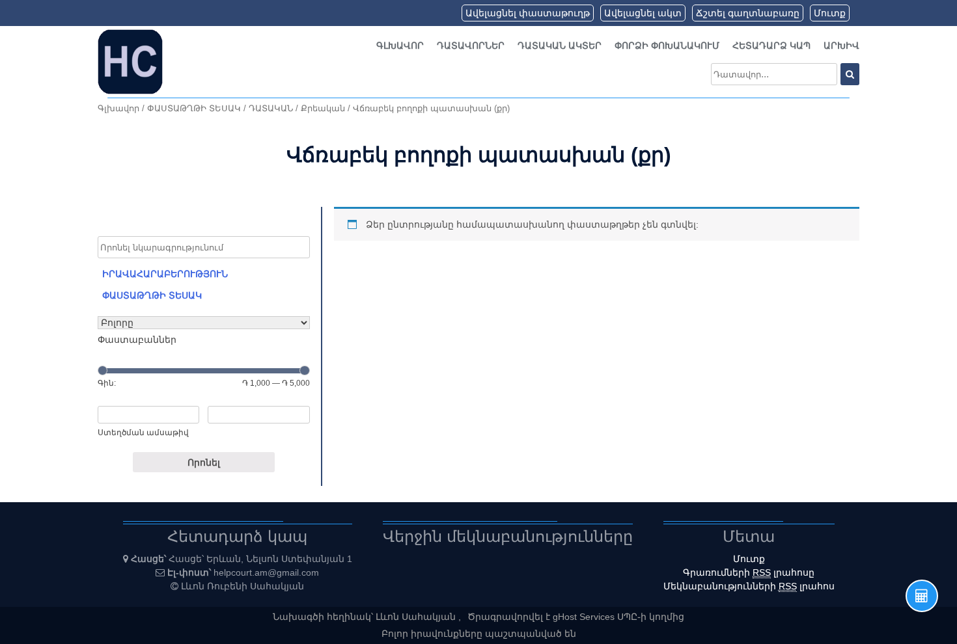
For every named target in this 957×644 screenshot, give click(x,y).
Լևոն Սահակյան (417, 616)
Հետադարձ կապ (771, 45)
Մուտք (830, 13)
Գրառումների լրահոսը (748, 572)
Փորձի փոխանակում (667, 45)
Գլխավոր (400, 45)
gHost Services (585, 616)
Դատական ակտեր (560, 45)
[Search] (849, 74)
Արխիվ (841, 45)
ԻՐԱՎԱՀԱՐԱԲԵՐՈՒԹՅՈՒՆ (165, 274)
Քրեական (323, 108)
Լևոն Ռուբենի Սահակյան (242, 586)
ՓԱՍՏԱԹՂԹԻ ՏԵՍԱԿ (194, 108)
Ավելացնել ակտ (643, 13)
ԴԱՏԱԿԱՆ (271, 108)
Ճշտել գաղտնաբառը (747, 13)
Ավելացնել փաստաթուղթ (527, 13)
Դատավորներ (471, 45)
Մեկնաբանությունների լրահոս (749, 586)
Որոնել (203, 462)
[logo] (130, 61)
